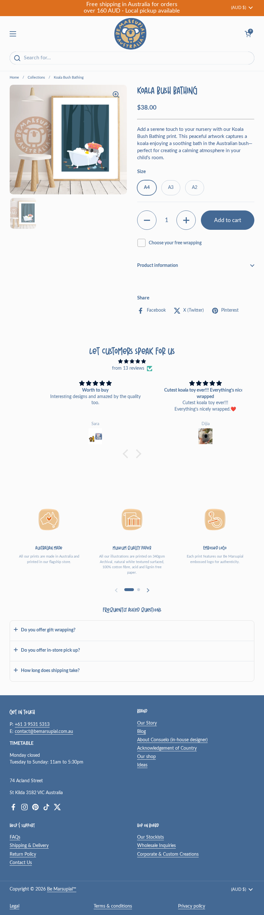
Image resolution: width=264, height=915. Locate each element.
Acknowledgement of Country (167, 748)
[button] (146, 220)
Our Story (147, 723)
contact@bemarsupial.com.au (44, 731)
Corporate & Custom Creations (168, 854)
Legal (14, 906)
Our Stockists (150, 837)
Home (14, 77)
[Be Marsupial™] (130, 34)
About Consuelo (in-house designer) (172, 740)
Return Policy (23, 854)
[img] (132, 361)
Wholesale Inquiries (156, 845)
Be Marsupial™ (61, 889)
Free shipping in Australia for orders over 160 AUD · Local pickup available (132, 8)
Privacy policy (191, 906)
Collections (36, 77)
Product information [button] (157, 265)
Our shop (146, 756)
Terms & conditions (113, 906)
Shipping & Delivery (29, 845)
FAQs (15, 837)
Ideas (142, 765)
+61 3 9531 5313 (32, 724)
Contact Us (21, 863)
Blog (141, 731)
